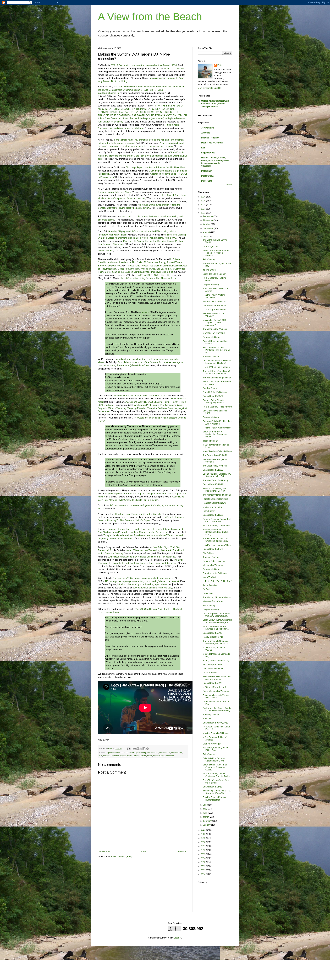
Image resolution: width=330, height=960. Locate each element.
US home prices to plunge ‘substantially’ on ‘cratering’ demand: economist (142, 581)
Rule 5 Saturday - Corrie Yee (216, 525)
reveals (145, 312)
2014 (203, 858)
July (205, 236)
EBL (203, 148)
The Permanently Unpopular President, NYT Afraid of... (216, 642)
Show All (229, 185)
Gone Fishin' (208, 593)
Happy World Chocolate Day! (216, 660)
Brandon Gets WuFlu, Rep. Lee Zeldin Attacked (217, 422)
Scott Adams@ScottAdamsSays (133, 365)
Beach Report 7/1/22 (212, 787)
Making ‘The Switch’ (174, 68)
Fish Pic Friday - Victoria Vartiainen (214, 296)
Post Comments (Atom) (121, 856)
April (205, 813)
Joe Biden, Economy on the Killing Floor (215, 749)
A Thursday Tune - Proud (214, 309)
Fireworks (207, 718)
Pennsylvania (158, 756)
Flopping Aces (208, 153)
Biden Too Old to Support (214, 274)
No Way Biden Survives (214, 561)
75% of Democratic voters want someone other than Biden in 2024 (144, 65)
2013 (203, 862)
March (206, 817)
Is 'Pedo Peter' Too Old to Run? (217, 581)
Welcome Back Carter (213, 601)
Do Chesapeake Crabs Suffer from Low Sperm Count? (216, 614)
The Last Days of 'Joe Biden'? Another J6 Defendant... (216, 372)
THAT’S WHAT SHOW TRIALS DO (152, 275)
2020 (203, 834)
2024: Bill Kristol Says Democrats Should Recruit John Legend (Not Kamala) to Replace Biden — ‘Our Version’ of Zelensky (142, 118)
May (205, 809)
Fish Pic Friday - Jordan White (217, 545)
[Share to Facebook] (144, 748)
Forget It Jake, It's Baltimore (215, 392)
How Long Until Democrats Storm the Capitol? (138, 514)
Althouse (205, 133)
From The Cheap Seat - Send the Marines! (216, 781)
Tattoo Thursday (210, 441)
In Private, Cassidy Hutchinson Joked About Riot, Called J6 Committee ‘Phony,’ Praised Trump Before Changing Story (140, 262)
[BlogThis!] (137, 748)
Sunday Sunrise (210, 388)
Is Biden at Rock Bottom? (214, 687)
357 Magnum (207, 128)
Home (143, 851)
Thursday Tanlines (211, 557)
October (207, 224)
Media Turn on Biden (212, 507)
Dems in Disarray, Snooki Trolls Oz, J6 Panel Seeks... (217, 520)
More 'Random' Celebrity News (217, 451)
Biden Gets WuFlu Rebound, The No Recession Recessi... (216, 253)
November (208, 220)
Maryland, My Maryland (214, 333)
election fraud (176, 753)
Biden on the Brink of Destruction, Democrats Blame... (215, 434)
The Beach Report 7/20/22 (215, 455)
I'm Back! (207, 589)
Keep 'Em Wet (209, 577)
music (149, 756)
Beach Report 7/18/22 (213, 484)
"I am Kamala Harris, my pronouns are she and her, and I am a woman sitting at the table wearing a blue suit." (142, 155)
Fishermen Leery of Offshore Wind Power (216, 696)
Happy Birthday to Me (213, 637)
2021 (203, 830)
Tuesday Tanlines (211, 356)
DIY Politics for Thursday (214, 305)
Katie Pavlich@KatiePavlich (163, 563)
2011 (203, 870)
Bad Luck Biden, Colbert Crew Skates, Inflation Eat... (217, 475)
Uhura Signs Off (210, 246)
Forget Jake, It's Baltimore (215, 573)
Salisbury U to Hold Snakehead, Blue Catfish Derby (216, 532)
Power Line (206, 181)
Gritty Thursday (210, 672)
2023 (203, 209)
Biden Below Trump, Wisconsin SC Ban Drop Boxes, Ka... (217, 621)
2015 (203, 854)
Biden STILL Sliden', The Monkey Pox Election (214, 489)
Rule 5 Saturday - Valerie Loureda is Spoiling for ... (216, 627)
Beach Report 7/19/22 (213, 470)
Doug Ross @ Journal (212, 143)
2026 (203, 197)
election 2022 (152, 753)
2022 (203, 213)
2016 (203, 850)
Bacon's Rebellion (210, 138)
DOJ (123, 753)
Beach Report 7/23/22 (213, 396)
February (207, 821)
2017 (203, 846)
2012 (203, 866)
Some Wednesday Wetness (216, 691)
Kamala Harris (126, 756)
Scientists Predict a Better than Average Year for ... (217, 677)
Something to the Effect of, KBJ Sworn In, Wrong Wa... (217, 792)
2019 (203, 838)
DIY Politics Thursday (213, 668)
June (205, 805)
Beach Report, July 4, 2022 (215, 723)
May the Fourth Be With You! (216, 733)
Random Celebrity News (214, 503)
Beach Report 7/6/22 (212, 683)
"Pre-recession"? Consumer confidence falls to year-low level (143, 578)
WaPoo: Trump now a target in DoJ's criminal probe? (140, 395)
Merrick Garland (139, 756)
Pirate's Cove (207, 176)
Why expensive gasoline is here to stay (152, 587)
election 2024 (164, 753)
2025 (203, 201)
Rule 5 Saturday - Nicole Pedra (217, 407)
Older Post (181, 851)
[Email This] (134, 748)
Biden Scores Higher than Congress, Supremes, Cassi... (215, 767)
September (208, 228)
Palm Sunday (209, 259)
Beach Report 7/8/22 (212, 633)
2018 (203, 842)
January (207, 825)
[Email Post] (128, 748)
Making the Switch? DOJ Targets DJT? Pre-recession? (214, 322)
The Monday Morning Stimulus (217, 378)
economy (142, 753)
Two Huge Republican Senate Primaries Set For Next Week (155, 167)
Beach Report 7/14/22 (213, 549)
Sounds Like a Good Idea (215, 301)
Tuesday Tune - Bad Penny (215, 480)
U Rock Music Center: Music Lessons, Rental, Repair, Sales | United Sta (215, 104)
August (206, 232)
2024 (203, 204)
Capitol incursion (113, 753)
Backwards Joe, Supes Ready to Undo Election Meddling (217, 709)
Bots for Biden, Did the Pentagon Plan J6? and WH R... (217, 350)
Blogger (177, 938)
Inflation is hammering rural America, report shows (142, 584)
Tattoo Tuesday (210, 585)
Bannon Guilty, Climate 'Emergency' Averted (213, 401)
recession (170, 756)
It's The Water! (209, 270)
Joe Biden (115, 756)
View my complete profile (209, 88)
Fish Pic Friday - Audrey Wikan (217, 428)
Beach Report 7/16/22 (213, 515)
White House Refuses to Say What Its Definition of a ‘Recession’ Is (141, 556)
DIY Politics (208, 553)
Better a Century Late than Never (114, 192)
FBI (100, 756)
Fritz (219, 65)
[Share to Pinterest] (147, 748)
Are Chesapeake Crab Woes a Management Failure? (217, 362)
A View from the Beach (150, 16)
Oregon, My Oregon (212, 284)
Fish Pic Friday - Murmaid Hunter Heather (215, 798)
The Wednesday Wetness (215, 329)
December (208, 216)
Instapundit (206, 171)
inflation (106, 756)
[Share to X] (141, 748)
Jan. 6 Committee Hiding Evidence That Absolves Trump (148, 278)
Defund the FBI (105, 250)
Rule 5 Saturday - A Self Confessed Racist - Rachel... (217, 775)
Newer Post (104, 851)
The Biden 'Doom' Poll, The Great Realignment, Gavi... (216, 539)
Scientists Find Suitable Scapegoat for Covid (214, 759)
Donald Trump (132, 753)
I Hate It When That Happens (216, 367)
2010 (203, 874)
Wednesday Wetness (213, 565)
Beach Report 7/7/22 (212, 664)
